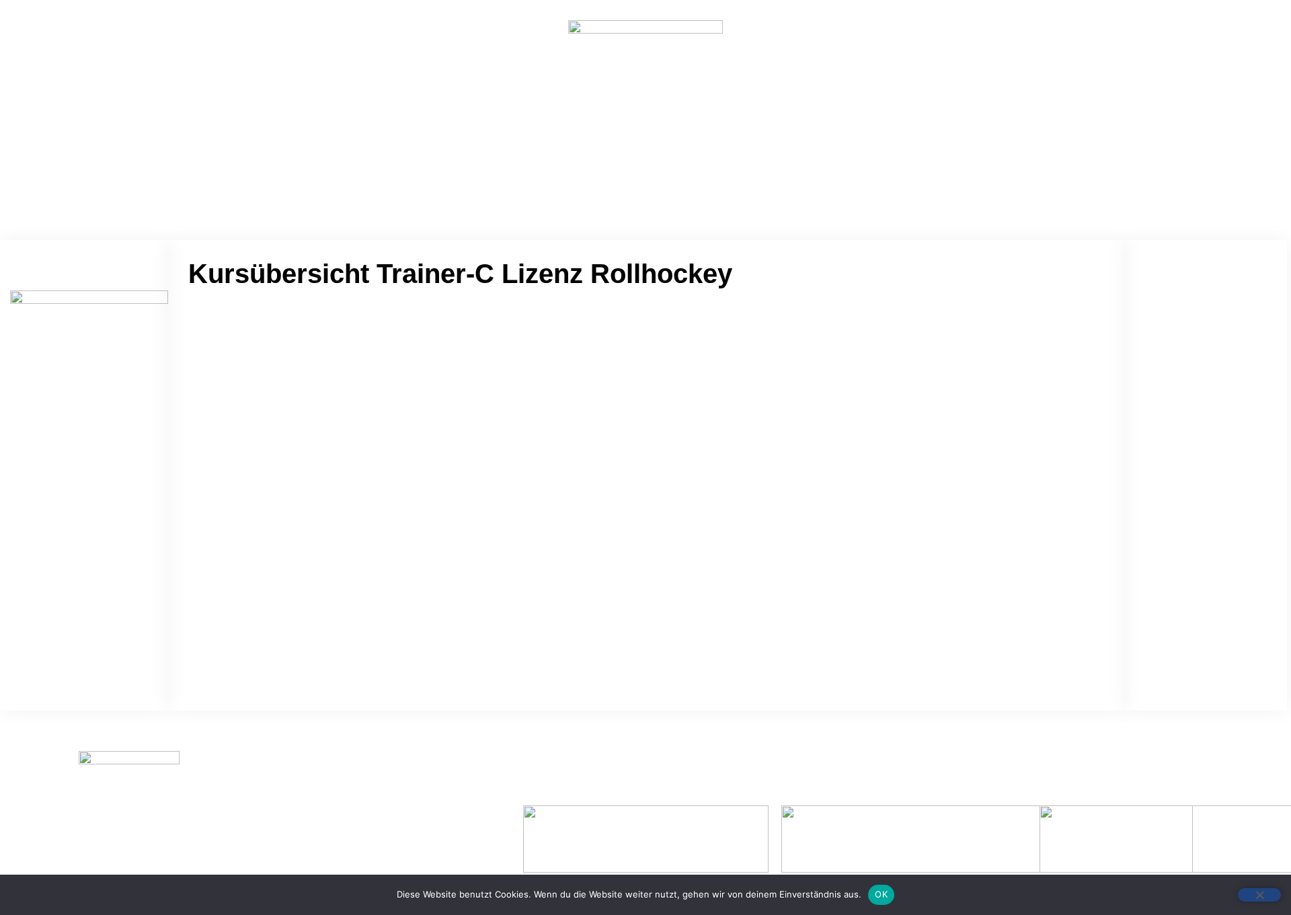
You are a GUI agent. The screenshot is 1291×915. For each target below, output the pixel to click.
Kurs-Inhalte (625, 183)
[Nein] (1259, 895)
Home (553, 183)
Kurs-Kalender (717, 183)
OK (881, 894)
